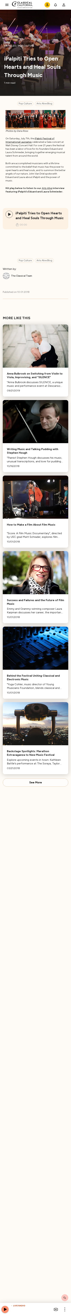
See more (35, 782)
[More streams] (56, 1309)
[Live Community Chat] (64, 1297)
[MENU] (7, 5)
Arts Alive (47, 188)
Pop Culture (25, 103)
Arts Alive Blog (44, 103)
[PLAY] (9, 214)
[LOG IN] (64, 5)
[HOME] (22, 4)
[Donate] (47, 5)
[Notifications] (55, 5)
